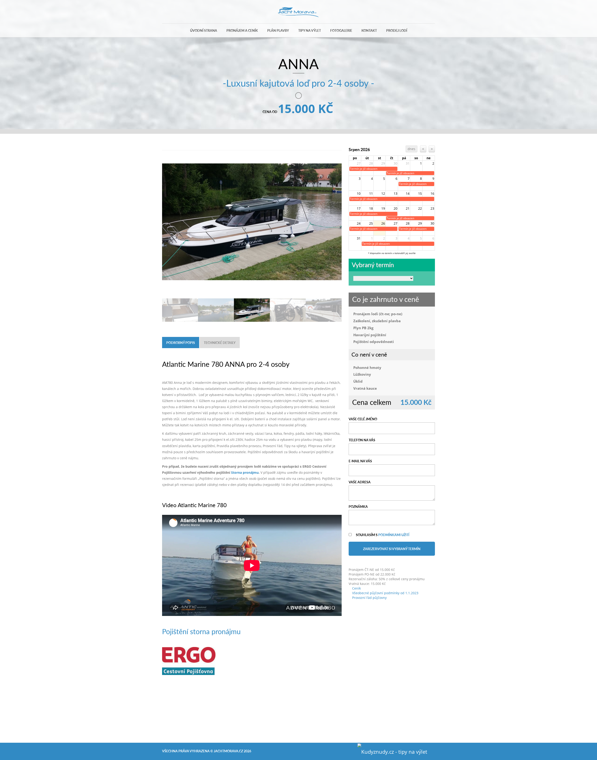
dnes (411, 149)
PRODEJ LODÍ (396, 30)
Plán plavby (278, 30)
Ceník (356, 588)
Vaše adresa (360, 482)
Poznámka (358, 506)
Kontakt (369, 30)
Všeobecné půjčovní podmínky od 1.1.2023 (384, 593)
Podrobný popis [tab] (180, 342)
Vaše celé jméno (363, 419)
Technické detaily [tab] (220, 342)
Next (336, 208)
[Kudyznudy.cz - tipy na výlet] (392, 750)
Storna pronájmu (245, 472)
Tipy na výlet (309, 30)
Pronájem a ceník (242, 30)
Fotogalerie (341, 30)
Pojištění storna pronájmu (201, 631)
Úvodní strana (203, 30)
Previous (168, 208)
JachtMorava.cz (228, 751)
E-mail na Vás (360, 461)
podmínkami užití (393, 534)
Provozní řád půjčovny (369, 597)
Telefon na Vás (362, 440)
